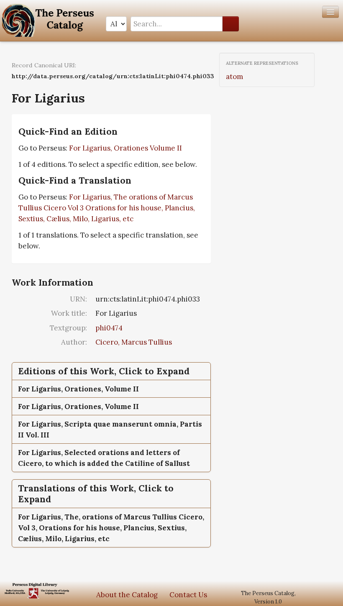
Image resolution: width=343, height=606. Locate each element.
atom (234, 76)
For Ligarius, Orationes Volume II (125, 148)
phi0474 (109, 327)
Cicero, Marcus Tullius (133, 342)
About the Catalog (127, 594)
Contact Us (188, 594)
